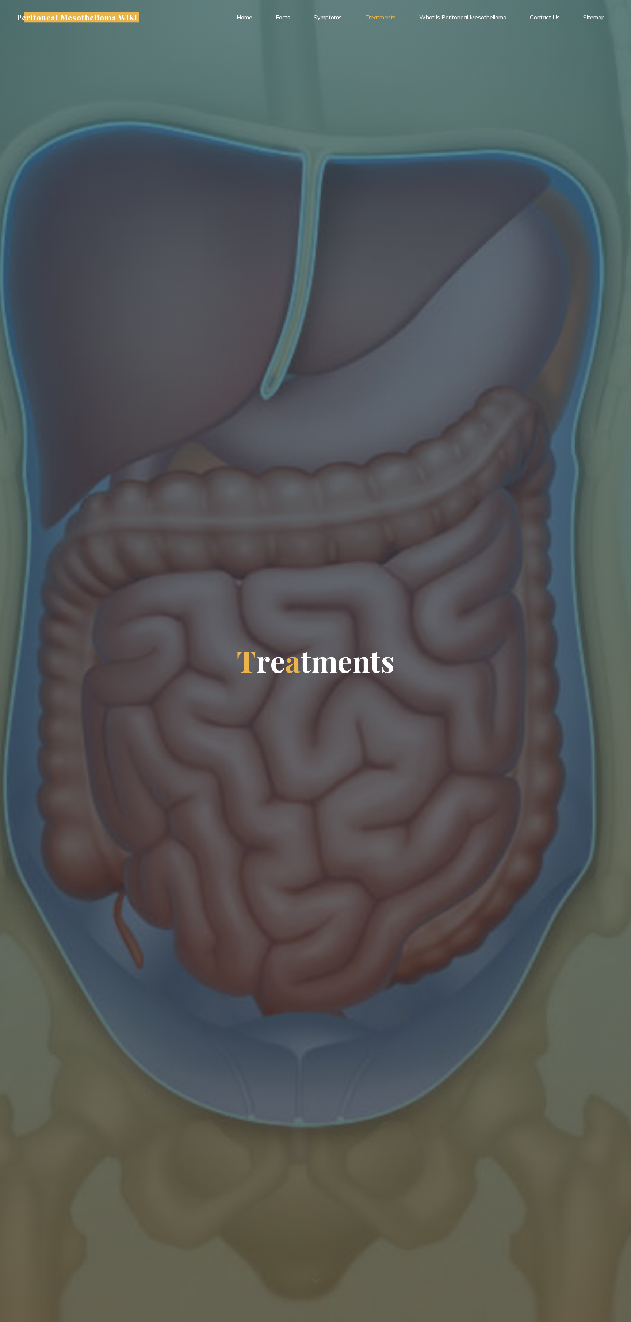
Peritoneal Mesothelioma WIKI (77, 17)
